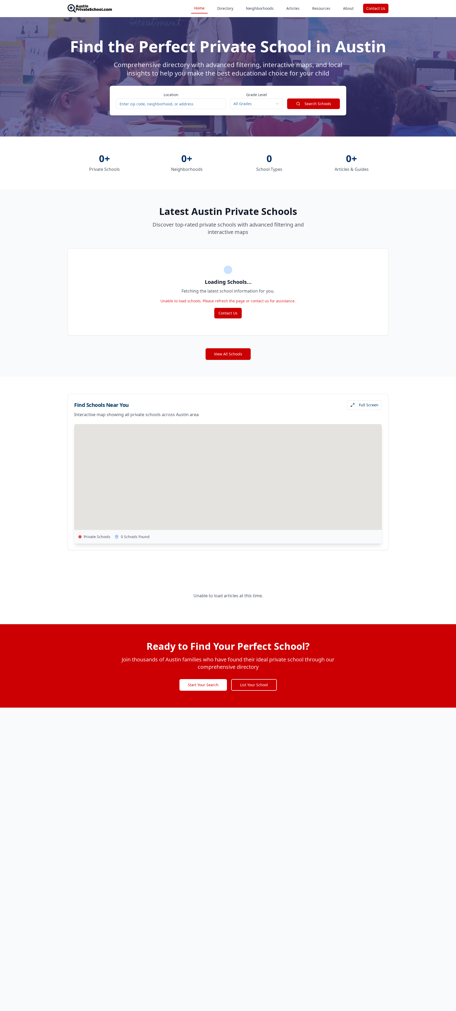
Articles (293, 8)
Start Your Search (203, 684)
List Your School (254, 684)
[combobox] (256, 103)
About (348, 8)
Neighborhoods (260, 8)
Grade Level (256, 94)
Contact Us (375, 8)
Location (171, 94)
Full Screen (368, 404)
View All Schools (228, 353)
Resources (321, 8)
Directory (225, 8)
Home (199, 8)
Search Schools (318, 103)
